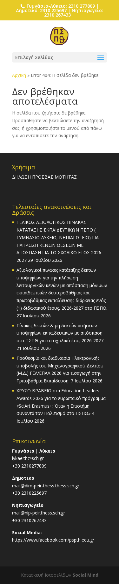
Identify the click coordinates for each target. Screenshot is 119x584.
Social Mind (85, 575)
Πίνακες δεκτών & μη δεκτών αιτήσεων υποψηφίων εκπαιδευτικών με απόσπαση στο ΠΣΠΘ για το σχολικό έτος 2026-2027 (60, 333)
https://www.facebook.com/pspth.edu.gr (53, 540)
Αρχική (19, 75)
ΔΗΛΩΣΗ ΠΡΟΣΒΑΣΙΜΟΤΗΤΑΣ (44, 177)
